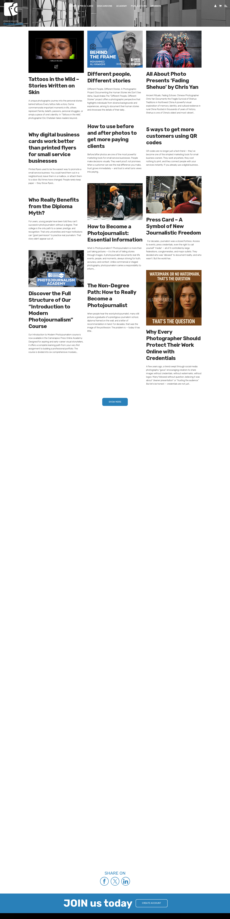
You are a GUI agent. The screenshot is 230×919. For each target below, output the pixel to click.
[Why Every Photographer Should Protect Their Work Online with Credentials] (174, 297)
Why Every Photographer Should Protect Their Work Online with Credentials (173, 345)
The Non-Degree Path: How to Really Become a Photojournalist (111, 295)
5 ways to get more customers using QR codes (171, 136)
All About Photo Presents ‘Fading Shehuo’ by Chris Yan (172, 80)
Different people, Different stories (109, 77)
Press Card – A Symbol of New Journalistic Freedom (173, 226)
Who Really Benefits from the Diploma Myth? (53, 206)
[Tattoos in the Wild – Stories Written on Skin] (56, 51)
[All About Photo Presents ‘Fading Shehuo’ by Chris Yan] (174, 49)
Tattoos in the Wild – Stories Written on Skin (53, 85)
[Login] (215, 6)
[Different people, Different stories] (115, 49)
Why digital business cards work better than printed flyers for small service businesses (53, 147)
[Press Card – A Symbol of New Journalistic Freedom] (174, 194)
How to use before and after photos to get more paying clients (112, 136)
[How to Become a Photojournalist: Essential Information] (115, 201)
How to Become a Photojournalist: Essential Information (114, 233)
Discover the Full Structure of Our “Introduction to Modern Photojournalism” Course (50, 309)
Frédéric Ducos (13, 24)
